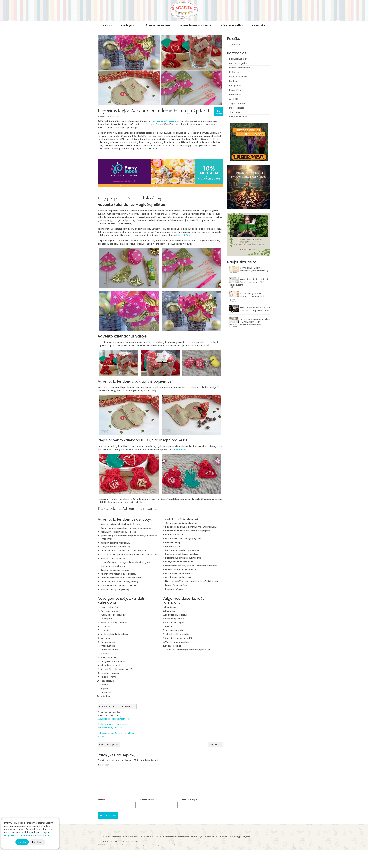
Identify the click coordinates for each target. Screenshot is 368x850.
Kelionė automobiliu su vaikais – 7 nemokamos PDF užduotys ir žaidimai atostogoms (249, 322)
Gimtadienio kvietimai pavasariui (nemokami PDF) (254, 269)
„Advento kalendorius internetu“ (114, 718)
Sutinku (22, 842)
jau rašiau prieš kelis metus (165, 121)
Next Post (215, 744)
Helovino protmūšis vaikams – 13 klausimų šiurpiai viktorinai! (255, 309)
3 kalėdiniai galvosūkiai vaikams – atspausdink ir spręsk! (247, 296)
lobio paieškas (183, 235)
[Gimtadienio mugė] (184, 11)
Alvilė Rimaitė (112, 116)
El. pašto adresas (148, 800)
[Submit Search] (229, 44)
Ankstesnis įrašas (109, 744)
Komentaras (103, 765)
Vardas (101, 800)
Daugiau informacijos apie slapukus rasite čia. (27, 835)
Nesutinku (37, 842)
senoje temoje (178, 449)
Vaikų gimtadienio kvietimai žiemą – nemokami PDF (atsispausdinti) (248, 282)
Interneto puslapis (189, 800)
